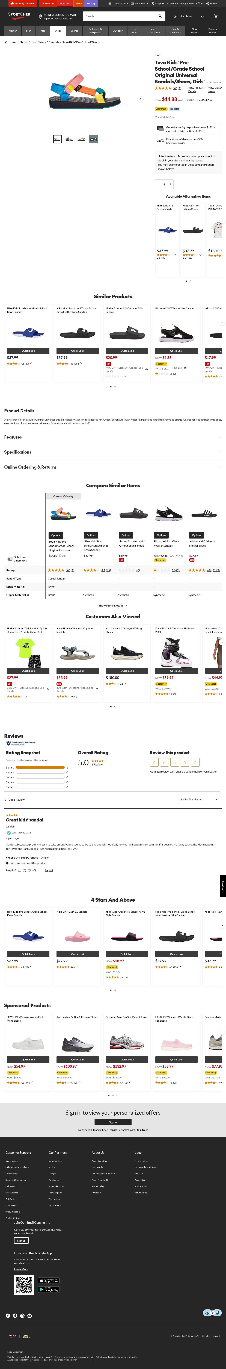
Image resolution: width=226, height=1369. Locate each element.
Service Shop (11, 1173)
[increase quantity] (170, 184)
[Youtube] (29, 1316)
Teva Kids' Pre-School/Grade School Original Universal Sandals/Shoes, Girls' (180, 72)
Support (159, 3)
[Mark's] (78, 3)
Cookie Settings (12, 1218)
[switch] (12, 559)
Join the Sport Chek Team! (104, 1173)
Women (12, 30)
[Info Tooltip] (211, 100)
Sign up (21, 1240)
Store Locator (11, 1192)
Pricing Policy (141, 1186)
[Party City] (91, 3)
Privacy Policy (141, 1161)
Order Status (184, 15)
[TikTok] (15, 1316)
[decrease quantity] (158, 184)
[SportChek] (65, 3)
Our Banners (55, 1205)
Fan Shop (134, 30)
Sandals (54, 42)
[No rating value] (127, 570)
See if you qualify (175, 142)
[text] (167, 257)
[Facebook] (8, 1316)
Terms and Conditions (145, 1167)
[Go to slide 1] (57, 139)
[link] (169, 88)
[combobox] (202, 799)
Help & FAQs (11, 1186)
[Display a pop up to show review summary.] (176, 256)
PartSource (54, 1180)
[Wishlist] (202, 16)
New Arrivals (194, 30)
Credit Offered (120, 3)
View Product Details (196, 89)
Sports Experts (55, 1192)
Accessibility (141, 1180)
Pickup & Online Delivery (17, 1167)
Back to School (213, 30)
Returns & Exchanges (15, 1180)
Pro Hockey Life (56, 1186)
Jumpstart (96, 1192)
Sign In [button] (214, 3)
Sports (74, 30)
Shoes (58, 30)
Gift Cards (10, 1199)
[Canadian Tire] (48, 3)
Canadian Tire (55, 1161)
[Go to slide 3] (81, 139)
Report (49, 870)
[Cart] (216, 16)
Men (28, 30)
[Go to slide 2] (69, 139)
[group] (127, 363)
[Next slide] (222, 220)
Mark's (52, 1167)
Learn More (21, 1269)
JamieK (10, 826)
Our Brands (97, 1167)
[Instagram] (22, 1316)
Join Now (142, 1129)
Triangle (52, 1173)
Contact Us (10, 1205)
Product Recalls (12, 1211)
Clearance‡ (161, 109)
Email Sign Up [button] (142, 3)
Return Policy (141, 1192)
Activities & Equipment (95, 30)
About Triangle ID (100, 1180)
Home (12, 42)
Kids (42, 30)
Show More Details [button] (111, 605)
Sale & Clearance (175, 30)
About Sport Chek (100, 1161)
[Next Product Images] (140, 99)
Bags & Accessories (153, 30)
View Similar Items (215, 89)
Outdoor (118, 30)
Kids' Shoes (38, 42)
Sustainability (98, 1186)
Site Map (139, 1173)
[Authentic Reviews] (21, 743)
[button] (160, 16)
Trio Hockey (54, 1199)
